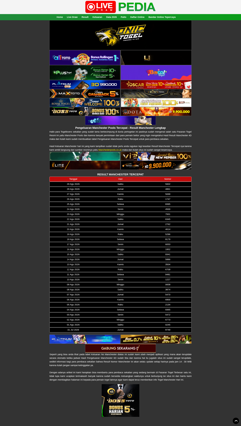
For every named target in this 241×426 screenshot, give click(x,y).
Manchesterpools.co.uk (110, 150)
